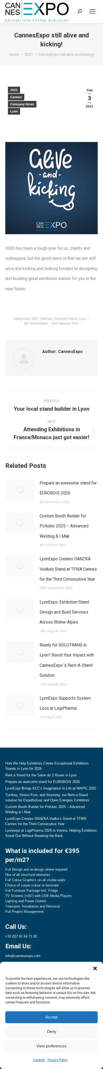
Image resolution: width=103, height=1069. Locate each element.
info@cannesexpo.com (22, 956)
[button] (95, 968)
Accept (51, 1017)
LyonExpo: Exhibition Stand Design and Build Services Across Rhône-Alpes (64, 612)
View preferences (51, 1046)
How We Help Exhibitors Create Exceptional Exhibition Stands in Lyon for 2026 (46, 766)
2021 (14, 90)
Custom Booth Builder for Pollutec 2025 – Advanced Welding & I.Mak (64, 526)
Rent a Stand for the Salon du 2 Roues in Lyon (41, 775)
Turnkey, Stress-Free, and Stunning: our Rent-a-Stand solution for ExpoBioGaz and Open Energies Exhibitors (47, 797)
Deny (51, 1031)
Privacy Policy (58, 1060)
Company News (22, 104)
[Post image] (19, 490)
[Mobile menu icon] (92, 11)
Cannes (16, 97)
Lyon (14, 111)
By (36, 323)
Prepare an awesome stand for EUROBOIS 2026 (68, 488)
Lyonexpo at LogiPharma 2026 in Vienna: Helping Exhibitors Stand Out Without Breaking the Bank (51, 833)
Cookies (39, 1060)
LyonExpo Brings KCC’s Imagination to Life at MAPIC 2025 (50, 788)
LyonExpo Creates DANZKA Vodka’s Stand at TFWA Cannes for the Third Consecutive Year (68, 569)
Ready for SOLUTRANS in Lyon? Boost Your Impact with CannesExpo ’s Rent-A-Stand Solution (67, 660)
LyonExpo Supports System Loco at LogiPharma (65, 703)
